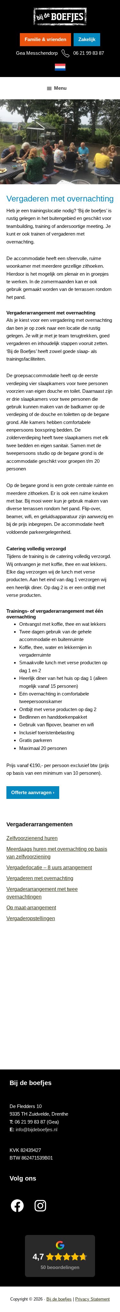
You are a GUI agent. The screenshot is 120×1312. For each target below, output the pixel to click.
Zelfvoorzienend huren (32, 838)
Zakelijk (86, 39)
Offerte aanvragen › (32, 792)
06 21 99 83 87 (88, 53)
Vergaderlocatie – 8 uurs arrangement (49, 867)
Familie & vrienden (45, 39)
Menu (60, 88)
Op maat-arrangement (31, 907)
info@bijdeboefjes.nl (36, 1129)
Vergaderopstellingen (30, 918)
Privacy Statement (92, 1299)
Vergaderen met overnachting (39, 878)
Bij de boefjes (59, 1299)
